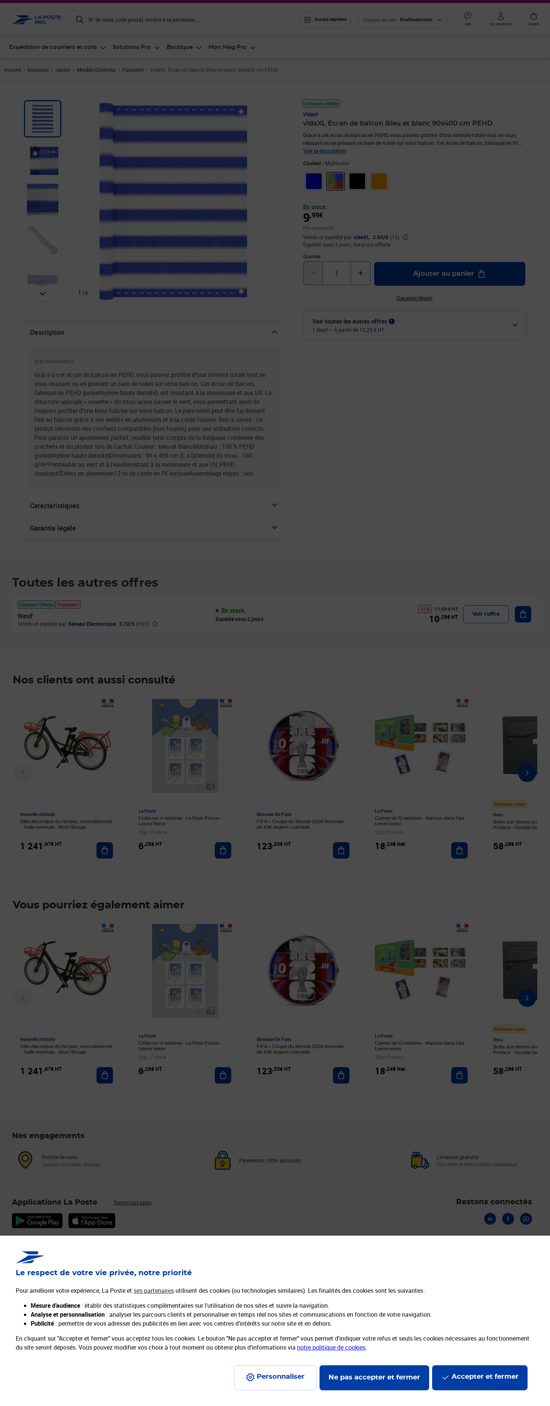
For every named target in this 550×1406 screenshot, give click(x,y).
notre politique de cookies (331, 1347)
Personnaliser (281, 1376)
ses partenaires (154, 1290)
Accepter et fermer (485, 1376)
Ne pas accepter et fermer (374, 1377)
